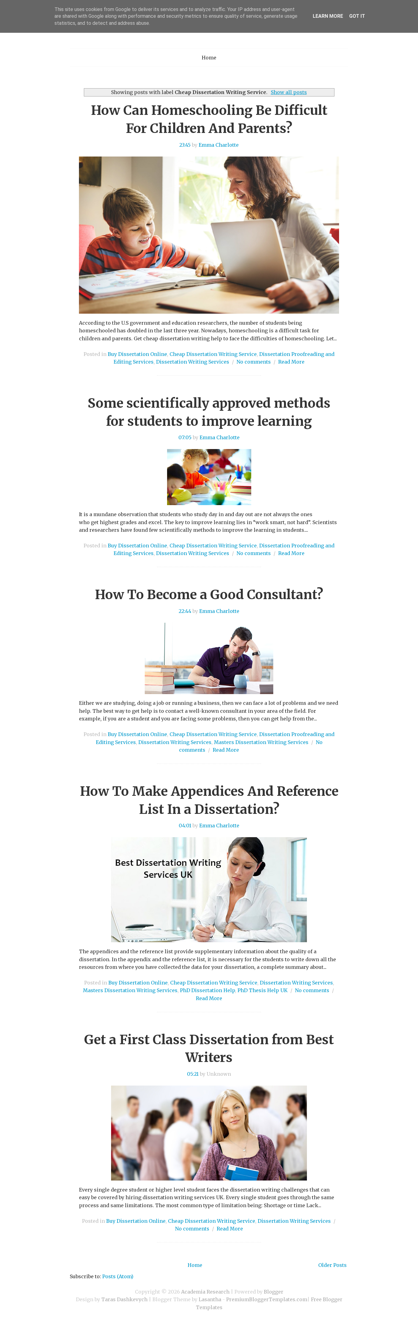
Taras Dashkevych (124, 1299)
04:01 (185, 825)
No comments (254, 362)
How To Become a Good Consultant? (209, 595)
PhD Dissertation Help (207, 990)
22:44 (185, 611)
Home (209, 58)
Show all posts (289, 92)
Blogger (273, 1292)
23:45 (185, 145)
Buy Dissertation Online (137, 354)
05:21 (193, 1074)
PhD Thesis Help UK (262, 990)
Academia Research (205, 1292)
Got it (357, 16)
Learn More (328, 16)
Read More (291, 362)
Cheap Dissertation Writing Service (213, 354)
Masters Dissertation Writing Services (261, 742)
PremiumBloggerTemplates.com (266, 1299)
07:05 (185, 437)
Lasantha (210, 1299)
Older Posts (332, 1265)
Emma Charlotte (219, 145)
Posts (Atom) (117, 1276)
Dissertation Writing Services (192, 362)
